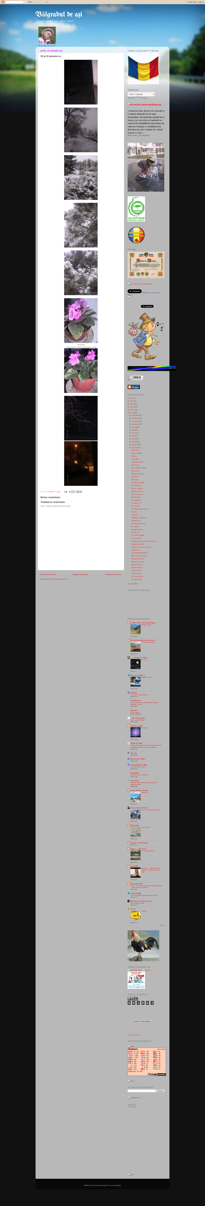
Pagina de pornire (80, 574)
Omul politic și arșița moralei (139, 694)
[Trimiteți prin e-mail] (70, 491)
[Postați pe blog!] (72, 491)
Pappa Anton (135, 825)
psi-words (134, 710)
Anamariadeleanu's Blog (139, 765)
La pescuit (144, 911)
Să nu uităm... (135, 471)
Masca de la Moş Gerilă (138, 556)
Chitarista (134, 515)
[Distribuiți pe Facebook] (78, 491)
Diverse (133, 909)
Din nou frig (135, 506)
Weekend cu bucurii (146, 677)
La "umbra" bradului (138, 535)
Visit (133, 1035)
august (134, 427)
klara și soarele (135, 712)
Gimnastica (134, 476)
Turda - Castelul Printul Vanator (150, 810)
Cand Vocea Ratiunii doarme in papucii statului (144, 895)
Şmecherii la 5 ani (137, 491)
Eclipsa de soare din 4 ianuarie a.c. (142, 547)
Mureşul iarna (135, 550)
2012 (132, 410)
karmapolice (135, 773)
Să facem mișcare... (146, 624)
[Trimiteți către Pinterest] (80, 491)
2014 (132, 404)
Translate (144, 98)
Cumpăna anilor (136, 579)
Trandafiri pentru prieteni (139, 509)
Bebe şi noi (134, 479)
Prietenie (134, 512)
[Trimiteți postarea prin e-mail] (65, 491)
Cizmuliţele (135, 459)
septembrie (135, 424)
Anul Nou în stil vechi (138, 523)
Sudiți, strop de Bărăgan (137, 720)
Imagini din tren (136, 564)
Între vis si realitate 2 (138, 675)
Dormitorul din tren (137, 559)
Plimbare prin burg (137, 473)
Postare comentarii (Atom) (58, 579)
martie (134, 442)
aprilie (134, 439)
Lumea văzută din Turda (139, 808)
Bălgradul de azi (59, 14)
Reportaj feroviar (136, 567)
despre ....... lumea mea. (138, 849)
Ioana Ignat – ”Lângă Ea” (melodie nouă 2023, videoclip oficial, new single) (151, 870)
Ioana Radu (134, 780)
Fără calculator (136, 497)
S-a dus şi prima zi (137, 576)
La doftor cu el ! (136, 503)
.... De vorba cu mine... (138, 718)
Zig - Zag (134, 753)
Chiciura (134, 456)
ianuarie (134, 447)
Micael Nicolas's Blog (138, 759)
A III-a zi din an (136, 573)
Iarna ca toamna (136, 538)
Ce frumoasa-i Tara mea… (148, 642)
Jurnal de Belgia (136, 893)
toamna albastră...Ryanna (139, 790)
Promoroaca (135, 465)
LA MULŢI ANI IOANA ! (139, 553)
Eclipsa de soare (136, 570)
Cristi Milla (134, 866)
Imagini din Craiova (137, 561)
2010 (132, 584)
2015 (132, 401)
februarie (135, 444)
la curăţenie (135, 526)
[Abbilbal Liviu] (134, 307)
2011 (132, 413)
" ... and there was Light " (139, 657)
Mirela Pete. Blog (136, 743)
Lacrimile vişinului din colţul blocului (143, 541)
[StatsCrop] (147, 970)
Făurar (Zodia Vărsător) (139, 468)
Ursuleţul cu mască (137, 462)
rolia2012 (134, 693)
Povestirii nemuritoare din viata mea (143, 640)
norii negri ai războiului (148, 850)
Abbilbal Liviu (146, 292)
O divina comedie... (137, 726)
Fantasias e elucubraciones (139, 843)
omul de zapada (145, 827)
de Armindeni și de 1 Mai (138, 767)
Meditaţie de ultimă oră (138, 517)
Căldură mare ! (136, 520)
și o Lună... (144, 659)
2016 (132, 398)
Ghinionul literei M (137, 544)
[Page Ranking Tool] (135, 970)
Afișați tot (162, 925)
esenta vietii (144, 792)
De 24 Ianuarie (136, 485)
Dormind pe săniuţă (137, 482)
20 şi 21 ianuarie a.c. (138, 494)
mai (133, 436)
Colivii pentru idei (137, 883)
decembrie (135, 415)
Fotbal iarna (135, 450)
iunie (133, 433)
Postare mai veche (113, 574)
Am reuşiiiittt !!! (136, 500)
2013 (132, 407)
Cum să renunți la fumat (137, 903)
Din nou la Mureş (137, 488)
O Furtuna (144, 728)
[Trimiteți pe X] (75, 491)
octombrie (135, 421)
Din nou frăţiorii (136, 453)
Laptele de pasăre (137, 529)
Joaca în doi (135, 532)
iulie (133, 430)
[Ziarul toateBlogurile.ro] (131, 1175)
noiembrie (135, 418)
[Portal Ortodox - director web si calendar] (137, 379)
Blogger (118, 1185)
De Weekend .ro (136, 700)
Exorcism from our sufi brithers (139, 775)
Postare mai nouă (47, 574)
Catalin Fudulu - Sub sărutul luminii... (143, 623)
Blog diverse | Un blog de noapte (141, 901)
